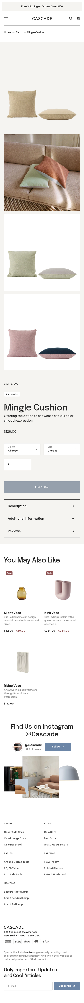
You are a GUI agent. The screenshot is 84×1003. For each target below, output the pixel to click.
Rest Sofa (50, 838)
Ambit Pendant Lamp (16, 898)
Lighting (9, 883)
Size (50, 446)
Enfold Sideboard (55, 874)
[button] (6, 18)
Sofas (48, 823)
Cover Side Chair (14, 832)
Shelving (49, 853)
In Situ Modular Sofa (56, 844)
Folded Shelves (53, 868)
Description (17, 506)
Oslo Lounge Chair (15, 838)
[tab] (42, 506)
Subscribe (65, 985)
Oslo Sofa (50, 832)
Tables (8, 853)
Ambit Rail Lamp (13, 904)
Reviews (14, 531)
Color (11, 446)
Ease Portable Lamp (16, 891)
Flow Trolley (51, 861)
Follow (56, 746)
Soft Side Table (13, 874)
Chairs (8, 823)
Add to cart (42, 487)
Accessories (12, 394)
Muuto (28, 952)
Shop (19, 32)
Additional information (26, 518)
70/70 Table (11, 868)
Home (7, 32)
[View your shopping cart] (78, 18)
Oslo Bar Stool (12, 844)
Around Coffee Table (16, 861)
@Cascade (33, 745)
